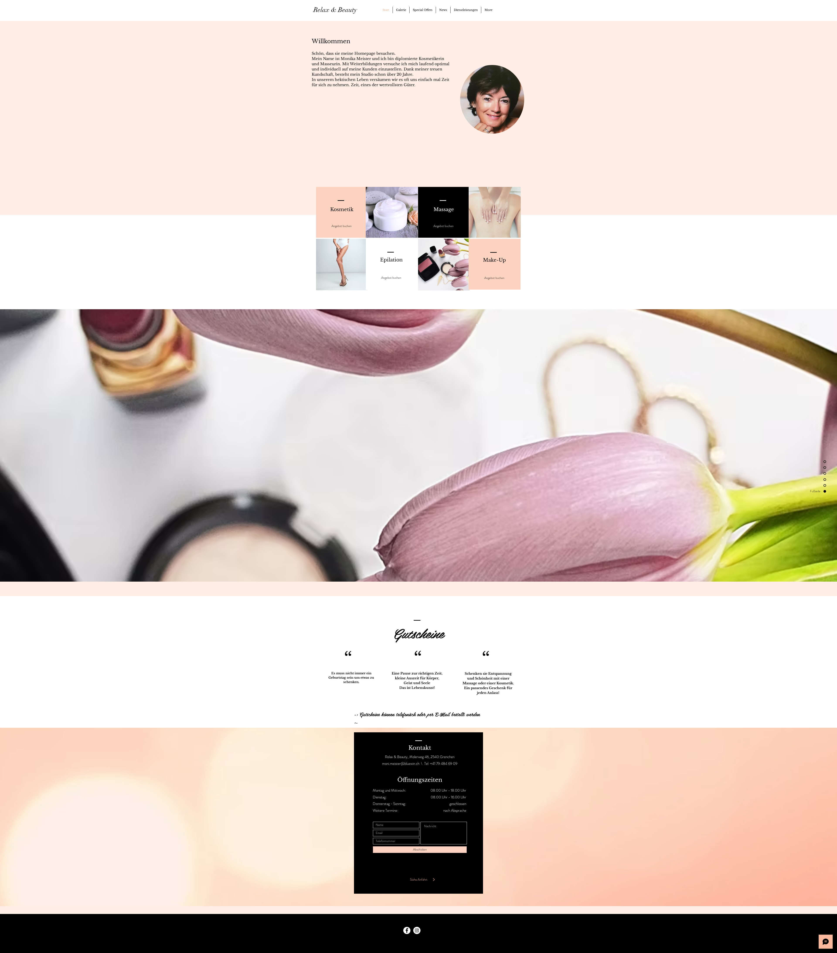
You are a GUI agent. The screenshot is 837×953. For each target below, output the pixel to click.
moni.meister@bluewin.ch (400, 763)
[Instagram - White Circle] (416, 930)
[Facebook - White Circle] (406, 930)
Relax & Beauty (336, 10)
